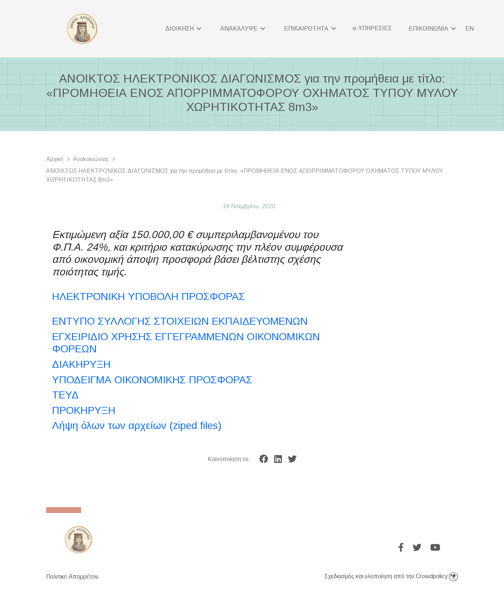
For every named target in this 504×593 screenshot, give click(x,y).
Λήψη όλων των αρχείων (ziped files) (136, 425)
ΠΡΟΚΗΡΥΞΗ (83, 410)
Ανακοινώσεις (91, 159)
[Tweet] (292, 459)
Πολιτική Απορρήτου (72, 576)
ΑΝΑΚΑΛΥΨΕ (239, 28)
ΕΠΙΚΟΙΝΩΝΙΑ (429, 28)
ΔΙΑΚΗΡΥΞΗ (81, 364)
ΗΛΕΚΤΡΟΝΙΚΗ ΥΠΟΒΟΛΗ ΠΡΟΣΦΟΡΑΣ (148, 296)
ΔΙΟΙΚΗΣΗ (180, 28)
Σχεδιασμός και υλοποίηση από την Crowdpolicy (386, 576)
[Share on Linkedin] (278, 459)
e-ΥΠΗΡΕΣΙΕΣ (372, 28)
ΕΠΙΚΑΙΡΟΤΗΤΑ (307, 28)
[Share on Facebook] (263, 459)
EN (469, 28)
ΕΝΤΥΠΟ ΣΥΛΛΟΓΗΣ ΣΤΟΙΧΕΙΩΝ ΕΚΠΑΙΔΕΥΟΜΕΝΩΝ (180, 321)
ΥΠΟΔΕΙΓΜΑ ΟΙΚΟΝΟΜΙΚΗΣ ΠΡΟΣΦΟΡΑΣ (152, 380)
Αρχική (54, 159)
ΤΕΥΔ (65, 395)
